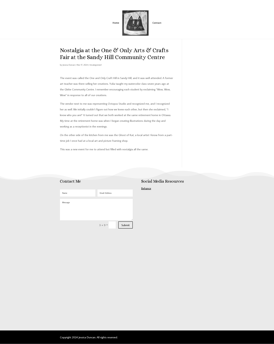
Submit (125, 225)
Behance (146, 188)
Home (116, 23)
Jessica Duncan (69, 65)
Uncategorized (95, 65)
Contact (156, 23)
